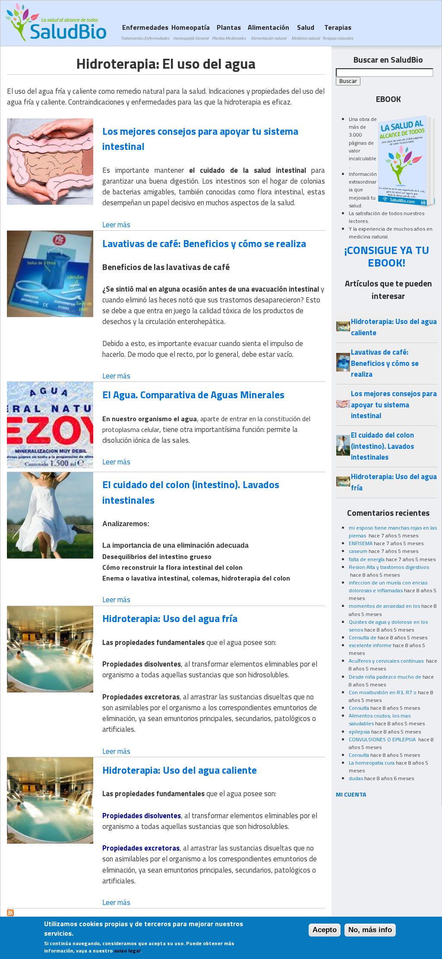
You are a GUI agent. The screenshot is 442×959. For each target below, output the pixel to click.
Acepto (325, 930)
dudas (356, 778)
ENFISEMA (361, 543)
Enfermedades (145, 31)
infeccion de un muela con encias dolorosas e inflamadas (388, 586)
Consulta (359, 708)
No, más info (370, 930)
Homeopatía (190, 31)
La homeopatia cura (372, 763)
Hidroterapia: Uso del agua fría (169, 618)
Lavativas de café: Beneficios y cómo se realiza (204, 243)
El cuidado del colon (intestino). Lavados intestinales (190, 491)
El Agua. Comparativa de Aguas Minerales (193, 394)
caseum (358, 551)
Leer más (116, 224)
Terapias (337, 31)
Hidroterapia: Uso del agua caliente (179, 770)
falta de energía (367, 559)
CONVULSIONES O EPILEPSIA (383, 739)
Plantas (229, 31)
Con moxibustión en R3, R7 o (383, 692)
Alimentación (268, 31)
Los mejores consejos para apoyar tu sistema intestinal (200, 138)
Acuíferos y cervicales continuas (387, 661)
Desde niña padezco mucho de (385, 677)
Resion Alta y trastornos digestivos (389, 567)
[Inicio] (55, 22)
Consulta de (362, 637)
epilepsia (359, 731)
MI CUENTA (351, 794)
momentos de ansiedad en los (384, 606)
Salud (305, 31)
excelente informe (370, 645)
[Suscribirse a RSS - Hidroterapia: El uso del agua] (10, 913)
